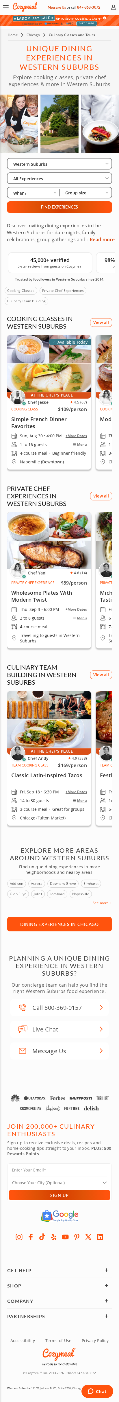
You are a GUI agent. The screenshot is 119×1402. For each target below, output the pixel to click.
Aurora (36, 883)
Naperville (80, 893)
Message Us (57, 7)
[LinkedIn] (100, 1236)
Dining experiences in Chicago (59, 924)
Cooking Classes (21, 290)
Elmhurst (90, 883)
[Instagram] (19, 1236)
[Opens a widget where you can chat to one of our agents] (97, 1392)
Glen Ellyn (18, 893)
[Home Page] (25, 7)
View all (101, 322)
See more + (102, 903)
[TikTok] (42, 1236)
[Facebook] (30, 1236)
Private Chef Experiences (63, 290)
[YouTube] (65, 1236)
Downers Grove (63, 883)
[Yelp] (53, 1236)
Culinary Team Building (26, 301)
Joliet (38, 893)
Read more (102, 239)
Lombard (57, 893)
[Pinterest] (76, 1236)
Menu (82, 444)
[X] (88, 1236)
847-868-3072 (88, 7)
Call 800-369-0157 (57, 1008)
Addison (16, 883)
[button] (6, 7)
